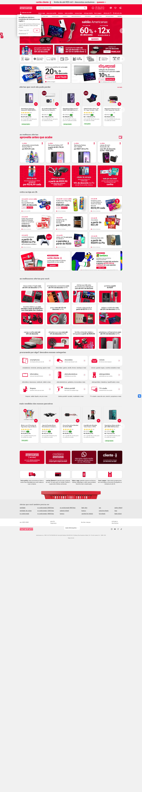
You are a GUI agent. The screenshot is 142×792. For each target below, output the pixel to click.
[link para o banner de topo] (71, 4)
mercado (45, 16)
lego (116, 511)
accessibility (2, 37)
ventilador (22, 508)
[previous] (19, 110)
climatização (55, 16)
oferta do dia (118, 13)
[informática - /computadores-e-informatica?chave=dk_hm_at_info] (36, 375)
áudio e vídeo (98, 16)
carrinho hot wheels (87, 513)
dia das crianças (86, 522)
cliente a (60, 13)
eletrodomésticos (76, 16)
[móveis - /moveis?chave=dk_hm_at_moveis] (105, 361)
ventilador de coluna (25, 511)
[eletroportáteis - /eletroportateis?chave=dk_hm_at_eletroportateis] (105, 375)
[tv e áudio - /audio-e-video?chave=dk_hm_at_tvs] (105, 389)
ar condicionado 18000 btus (45, 513)
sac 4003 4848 (24, 522)
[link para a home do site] (26, 8)
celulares (65, 16)
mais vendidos (69, 13)
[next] (122, 110)
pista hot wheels (104, 511)
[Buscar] (85, 8)
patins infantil (118, 508)
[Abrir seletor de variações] (35, 104)
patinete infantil (64, 511)
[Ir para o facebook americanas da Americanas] (118, 529)
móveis (120, 16)
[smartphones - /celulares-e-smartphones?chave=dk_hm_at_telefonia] (36, 361)
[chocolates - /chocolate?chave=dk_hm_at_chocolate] (71, 361)
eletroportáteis (109, 16)
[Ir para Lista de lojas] (110, 7)
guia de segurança (53, 522)
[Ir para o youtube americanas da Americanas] (115, 529)
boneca (62, 513)
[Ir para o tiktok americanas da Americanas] (121, 529)
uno (100, 508)
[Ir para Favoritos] (115, 7)
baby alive (84, 508)
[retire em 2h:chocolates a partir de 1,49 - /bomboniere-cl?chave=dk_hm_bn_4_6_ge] (105, 222)
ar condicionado (24, 513)
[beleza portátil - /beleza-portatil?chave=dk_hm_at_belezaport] (71, 389)
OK (37, 30)
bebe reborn (118, 513)
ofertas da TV (107, 13)
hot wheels (102, 513)
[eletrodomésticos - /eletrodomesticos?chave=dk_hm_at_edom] (71, 375)
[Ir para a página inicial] (26, 529)
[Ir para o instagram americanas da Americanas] (112, 529)
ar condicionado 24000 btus (45, 508)
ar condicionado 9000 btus (68, 508)
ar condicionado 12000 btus (45, 511)
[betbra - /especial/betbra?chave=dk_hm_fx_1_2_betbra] (97, 261)
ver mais (119, 87)
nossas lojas (78, 13)
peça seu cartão (51, 13)
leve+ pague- (98, 13)
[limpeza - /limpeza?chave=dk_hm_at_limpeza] (36, 389)
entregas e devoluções (115, 522)
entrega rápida (88, 13)
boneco (84, 511)
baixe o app (41, 13)
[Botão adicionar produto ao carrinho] (77, 104)
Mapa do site (71, 538)
